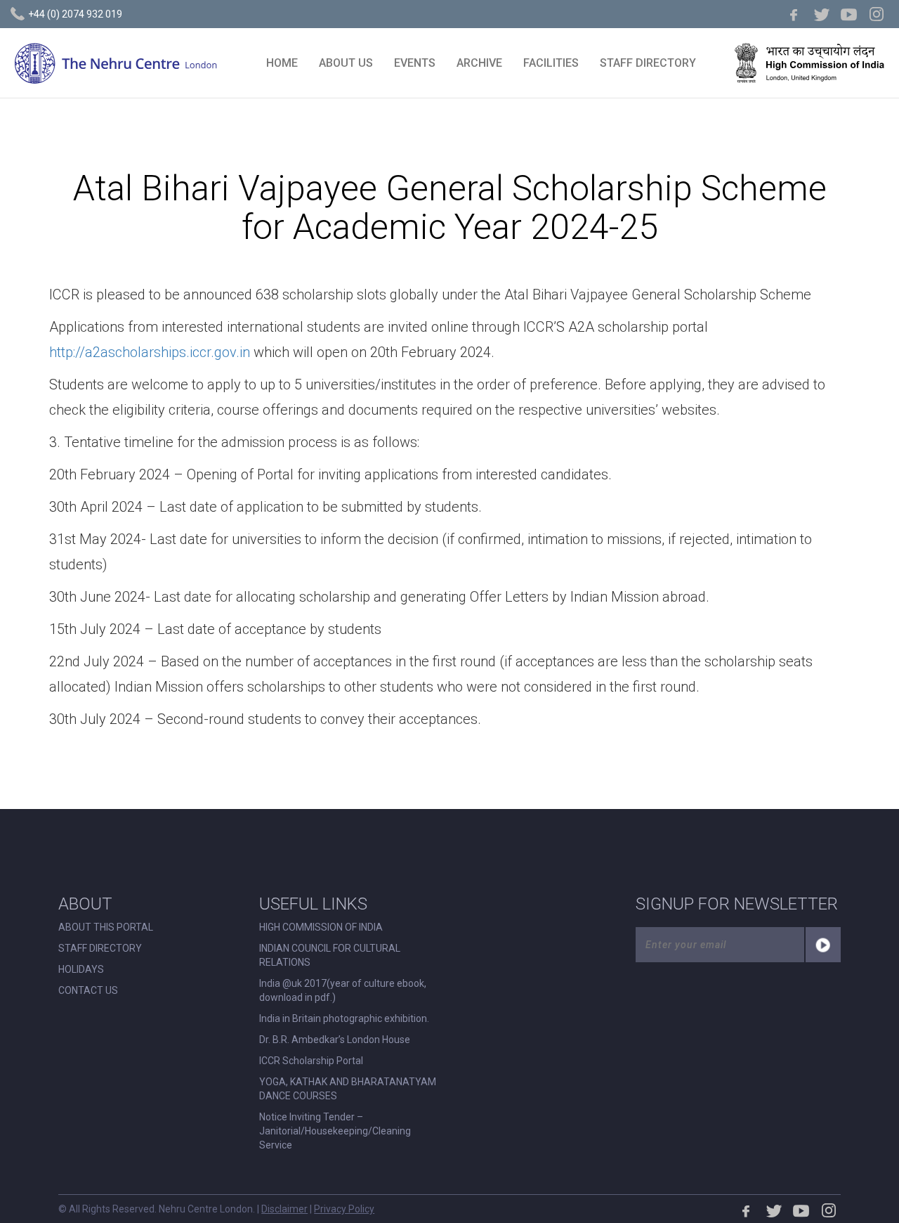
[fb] (794, 14)
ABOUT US (346, 63)
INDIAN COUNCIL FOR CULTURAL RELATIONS (329, 955)
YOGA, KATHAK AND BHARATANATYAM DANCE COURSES (347, 1088)
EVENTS (414, 63)
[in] (876, 14)
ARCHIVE (479, 63)
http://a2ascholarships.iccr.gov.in (149, 352)
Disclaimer (284, 1209)
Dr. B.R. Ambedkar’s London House (334, 1039)
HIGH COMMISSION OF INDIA (321, 927)
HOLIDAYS (81, 969)
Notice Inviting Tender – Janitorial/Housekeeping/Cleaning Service (335, 1131)
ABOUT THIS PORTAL (105, 927)
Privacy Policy (344, 1209)
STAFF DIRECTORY (648, 63)
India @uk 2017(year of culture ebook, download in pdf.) (342, 990)
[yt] (849, 14)
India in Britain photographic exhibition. (344, 1018)
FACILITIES (551, 63)
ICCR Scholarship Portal (311, 1060)
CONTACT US (88, 990)
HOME (282, 63)
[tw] (822, 14)
